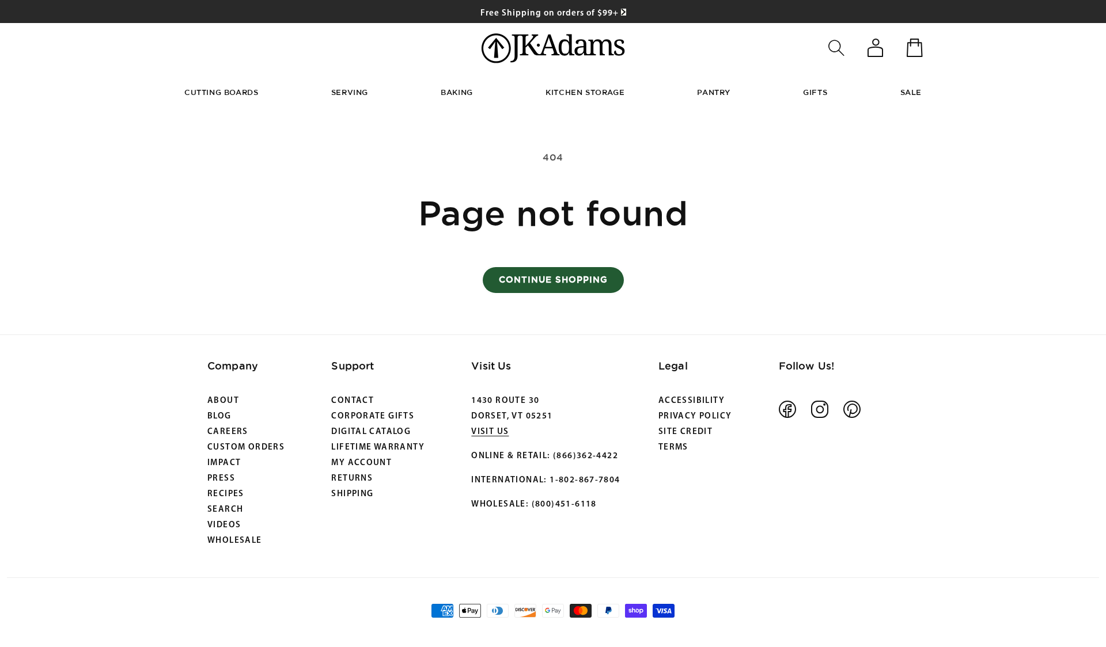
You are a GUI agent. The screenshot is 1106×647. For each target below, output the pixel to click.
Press (221, 478)
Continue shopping (553, 279)
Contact (352, 401)
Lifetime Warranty (378, 447)
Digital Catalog (371, 432)
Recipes (225, 494)
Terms (673, 447)
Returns (352, 478)
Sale (911, 92)
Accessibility (691, 401)
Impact (224, 463)
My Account (361, 463)
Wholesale (234, 540)
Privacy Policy (695, 416)
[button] (836, 47)
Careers (227, 432)
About (223, 401)
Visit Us (490, 432)
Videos (224, 525)
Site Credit (685, 432)
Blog (219, 416)
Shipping (352, 494)
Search (225, 509)
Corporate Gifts (372, 416)
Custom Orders (246, 447)
